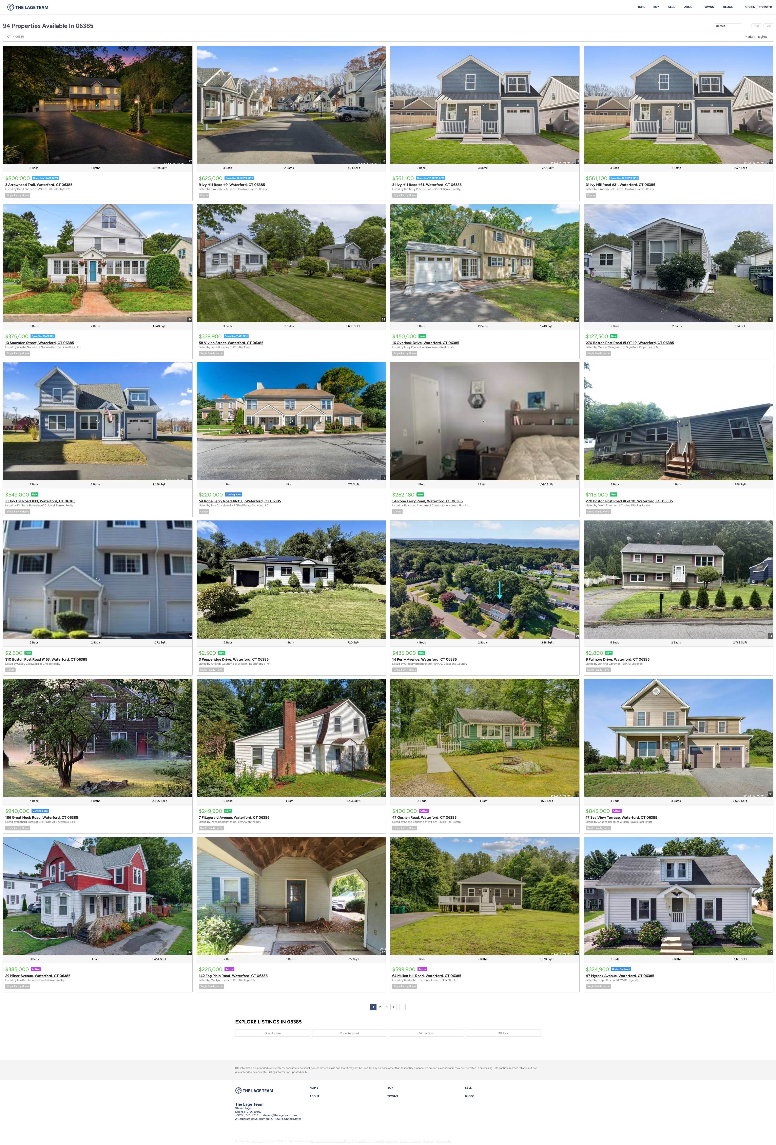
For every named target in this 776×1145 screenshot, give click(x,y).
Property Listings (410, 1141)
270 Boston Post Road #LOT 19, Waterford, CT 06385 (630, 343)
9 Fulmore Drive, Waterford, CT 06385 (617, 659)
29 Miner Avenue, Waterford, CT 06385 (37, 976)
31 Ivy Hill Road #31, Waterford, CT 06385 (427, 185)
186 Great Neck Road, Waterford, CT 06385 (41, 817)
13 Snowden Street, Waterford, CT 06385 (39, 343)
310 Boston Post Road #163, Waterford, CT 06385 (46, 659)
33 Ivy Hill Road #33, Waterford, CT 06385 (40, 501)
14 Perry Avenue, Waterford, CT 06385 (424, 659)
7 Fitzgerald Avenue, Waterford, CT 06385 (234, 817)
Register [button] (765, 7)
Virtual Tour (426, 1033)
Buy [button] (656, 7)
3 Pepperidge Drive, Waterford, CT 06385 (234, 659)
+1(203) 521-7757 (246, 1115)
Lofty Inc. (257, 1141)
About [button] (689, 7)
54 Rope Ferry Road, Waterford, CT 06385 (427, 501)
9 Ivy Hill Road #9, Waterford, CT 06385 (232, 185)
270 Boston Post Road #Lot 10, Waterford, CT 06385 (629, 501)
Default (720, 26)
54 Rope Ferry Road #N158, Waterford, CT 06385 (240, 501)
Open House (273, 1033)
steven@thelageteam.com (280, 1115)
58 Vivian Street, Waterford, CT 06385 (231, 343)
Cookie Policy (362, 1141)
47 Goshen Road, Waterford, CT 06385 (424, 817)
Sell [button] (671, 7)
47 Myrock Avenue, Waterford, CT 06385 (620, 976)
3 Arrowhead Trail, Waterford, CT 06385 (38, 185)
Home (641, 7)
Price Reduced (349, 1033)
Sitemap (428, 1141)
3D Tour (503, 1033)
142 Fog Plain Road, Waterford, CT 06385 (233, 976)
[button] (315, 1088)
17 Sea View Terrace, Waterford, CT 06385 (621, 817)
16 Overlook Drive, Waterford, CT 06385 (425, 343)
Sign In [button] (750, 7)
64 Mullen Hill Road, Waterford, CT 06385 (426, 976)
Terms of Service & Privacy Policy (331, 1141)
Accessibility (444, 1141)
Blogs (728, 7)
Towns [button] (708, 7)
